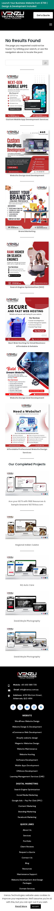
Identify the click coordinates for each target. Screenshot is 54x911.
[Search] (45, 62)
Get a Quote (43, 15)
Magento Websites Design (27, 743)
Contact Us (27, 857)
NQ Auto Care (27, 585)
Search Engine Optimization (27, 789)
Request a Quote (27, 852)
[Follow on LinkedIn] (41, 707)
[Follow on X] (20, 707)
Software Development (27, 760)
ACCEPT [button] (35, 906)
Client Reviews (27, 846)
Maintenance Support (27, 874)
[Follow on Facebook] (13, 707)
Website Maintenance (27, 749)
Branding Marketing (27, 811)
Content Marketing (27, 806)
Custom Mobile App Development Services (27, 119)
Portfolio (27, 841)
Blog (27, 863)
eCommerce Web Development (27, 732)
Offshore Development (27, 771)
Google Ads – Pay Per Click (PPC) (27, 800)
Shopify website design (27, 738)
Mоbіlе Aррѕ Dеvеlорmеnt (27, 765)
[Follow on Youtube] (27, 707)
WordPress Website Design (27, 721)
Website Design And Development (27, 175)
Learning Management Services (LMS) (27, 776)
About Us (27, 830)
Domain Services (27, 888)
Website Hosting (27, 754)
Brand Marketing (27, 231)
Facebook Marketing (27, 817)
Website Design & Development (27, 727)
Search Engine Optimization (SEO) (27, 287)
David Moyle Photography (27, 620)
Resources (27, 868)
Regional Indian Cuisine (27, 544)
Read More (21, 906)
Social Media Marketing (27, 795)
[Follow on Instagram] (34, 707)
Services (27, 835)
